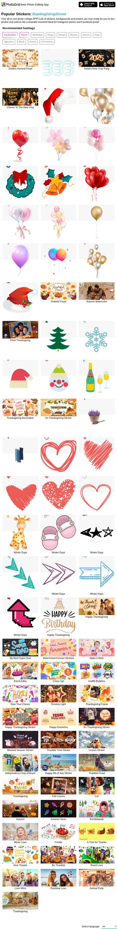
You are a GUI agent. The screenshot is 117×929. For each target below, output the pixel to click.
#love (24, 35)
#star (97, 35)
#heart (61, 35)
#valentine (10, 35)
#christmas (47, 41)
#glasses (9, 41)
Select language (90, 926)
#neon (32, 41)
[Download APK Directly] (88, 4)
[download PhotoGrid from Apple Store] (107, 5)
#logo (50, 35)
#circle (86, 35)
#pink (22, 41)
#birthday (37, 35)
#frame (74, 35)
